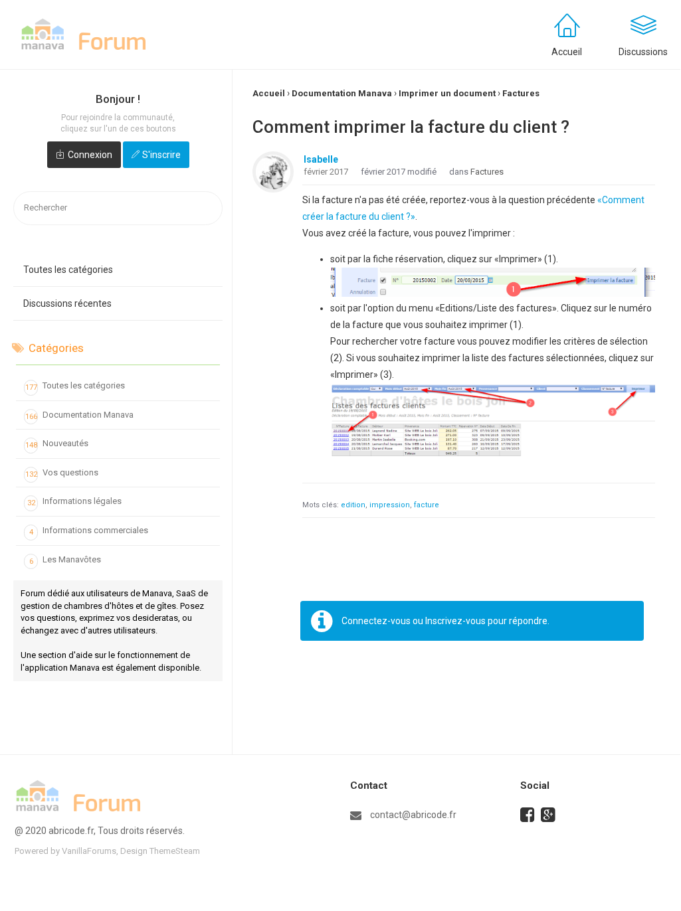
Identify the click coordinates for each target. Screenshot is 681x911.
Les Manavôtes (65, 560)
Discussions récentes (67, 303)
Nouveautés (57, 444)
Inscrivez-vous (455, 621)
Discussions (643, 51)
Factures (487, 172)
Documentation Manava (79, 415)
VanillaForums (89, 851)
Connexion (90, 154)
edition (353, 505)
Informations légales (74, 501)
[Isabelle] (273, 172)
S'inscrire (161, 154)
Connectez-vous (376, 621)
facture (426, 505)
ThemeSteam (174, 851)
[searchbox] (118, 208)
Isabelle (321, 159)
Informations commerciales (89, 531)
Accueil (566, 51)
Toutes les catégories (68, 269)
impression (389, 505)
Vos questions (62, 473)
